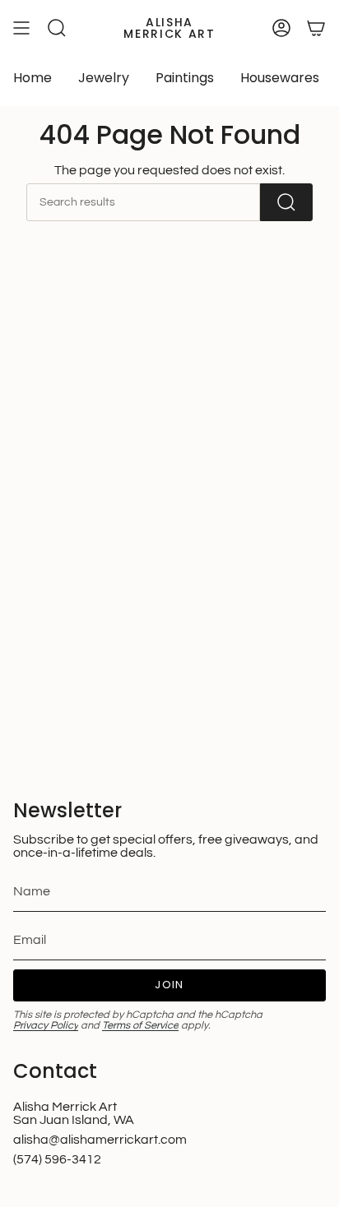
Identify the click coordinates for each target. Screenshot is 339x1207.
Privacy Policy (45, 1025)
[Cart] (316, 28)
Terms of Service (140, 1025)
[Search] (286, 202)
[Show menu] (21, 28)
